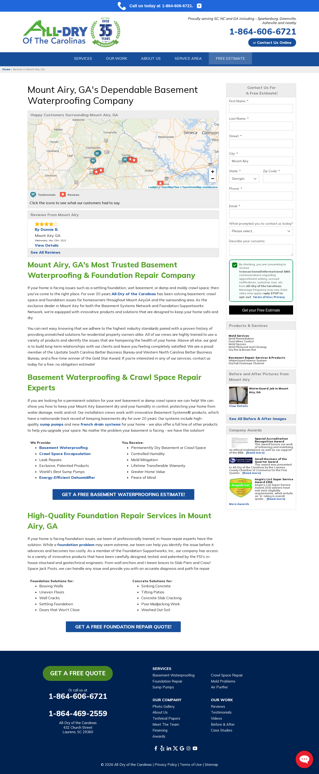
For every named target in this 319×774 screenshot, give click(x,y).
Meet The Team (165, 724)
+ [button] (212, 172)
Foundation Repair (167, 681)
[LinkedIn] (169, 748)
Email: (234, 206)
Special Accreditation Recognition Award (271, 440)
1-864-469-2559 (78, 713)
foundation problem (75, 544)
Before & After (223, 724)
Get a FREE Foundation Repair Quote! (123, 627)
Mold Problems (223, 681)
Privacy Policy (166, 764)
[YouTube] (195, 748)
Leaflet (152, 187)
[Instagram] (188, 748)
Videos (216, 718)
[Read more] (255, 452)
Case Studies (221, 730)
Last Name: (239, 119)
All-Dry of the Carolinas (134, 293)
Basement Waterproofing (63, 447)
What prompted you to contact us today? (261, 224)
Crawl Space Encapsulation (65, 453)
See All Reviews (45, 252)
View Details (238, 406)
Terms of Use (262, 297)
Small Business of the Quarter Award (271, 460)
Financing (159, 730)
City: (233, 154)
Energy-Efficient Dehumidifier (67, 477)
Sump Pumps (163, 687)
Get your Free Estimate (261, 310)
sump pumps (52, 424)
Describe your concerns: (247, 241)
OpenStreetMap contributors (200, 187)
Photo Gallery (163, 706)
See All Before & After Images (257, 418)
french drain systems (101, 424)
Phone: (235, 189)
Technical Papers (166, 718)
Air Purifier (219, 687)
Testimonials (221, 712)
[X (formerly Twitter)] (175, 748)
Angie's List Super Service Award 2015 (274, 480)
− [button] (212, 179)
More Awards (239, 504)
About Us (160, 712)
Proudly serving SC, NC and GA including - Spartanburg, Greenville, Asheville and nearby (242, 21)
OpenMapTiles (170, 187)
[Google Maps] (182, 748)
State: (235, 171)
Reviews (218, 706)
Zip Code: (271, 171)
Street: (235, 136)
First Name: (238, 101)
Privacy (279, 297)
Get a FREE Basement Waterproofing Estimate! (123, 494)
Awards (158, 736)
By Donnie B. (46, 229)
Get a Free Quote (78, 673)
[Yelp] (162, 748)
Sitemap (211, 764)
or (272, 42)
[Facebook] (156, 748)
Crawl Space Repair (227, 675)
